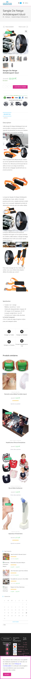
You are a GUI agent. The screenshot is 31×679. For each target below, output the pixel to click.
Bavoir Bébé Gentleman (15, 488)
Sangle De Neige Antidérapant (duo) (20, 17)
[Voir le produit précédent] (4, 27)
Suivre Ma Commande (26, 651)
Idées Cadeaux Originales (15, 440)
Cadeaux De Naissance (15, 486)
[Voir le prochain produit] (27, 27)
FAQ (26, 647)
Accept (7, 674)
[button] (26, 31)
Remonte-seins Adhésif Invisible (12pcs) (15, 394)
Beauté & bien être (15, 392)
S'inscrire (6, 638)
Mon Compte (25, 643)
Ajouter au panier (20, 86)
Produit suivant (22, 26)
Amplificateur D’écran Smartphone (15, 442)
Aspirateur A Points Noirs (15, 533)
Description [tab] (7, 114)
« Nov (4, 624)
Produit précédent (10, 26)
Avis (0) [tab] (6, 118)
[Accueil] (3, 17)
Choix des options (15, 449)
